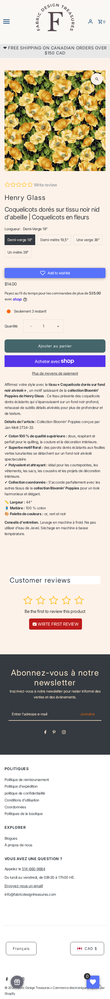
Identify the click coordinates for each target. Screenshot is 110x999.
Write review (45, 184)
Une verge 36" (88, 240)
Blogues (11, 838)
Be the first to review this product (55, 611)
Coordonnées (15, 807)
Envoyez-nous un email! (24, 886)
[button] (55, 273)
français (21, 948)
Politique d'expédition (21, 786)
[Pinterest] (54, 733)
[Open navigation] (17, 21)
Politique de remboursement (27, 780)
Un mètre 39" (18, 252)
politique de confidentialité (25, 793)
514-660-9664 (33, 869)
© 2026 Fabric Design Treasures (27, 988)
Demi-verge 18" (19, 240)
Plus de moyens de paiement (55, 373)
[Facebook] (45, 733)
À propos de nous (18, 845)
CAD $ (91, 948)
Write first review (58, 624)
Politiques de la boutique (24, 814)
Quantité (11, 326)
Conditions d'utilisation (22, 800)
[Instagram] (64, 733)
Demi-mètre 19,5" (54, 240)
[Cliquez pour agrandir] (97, 79)
